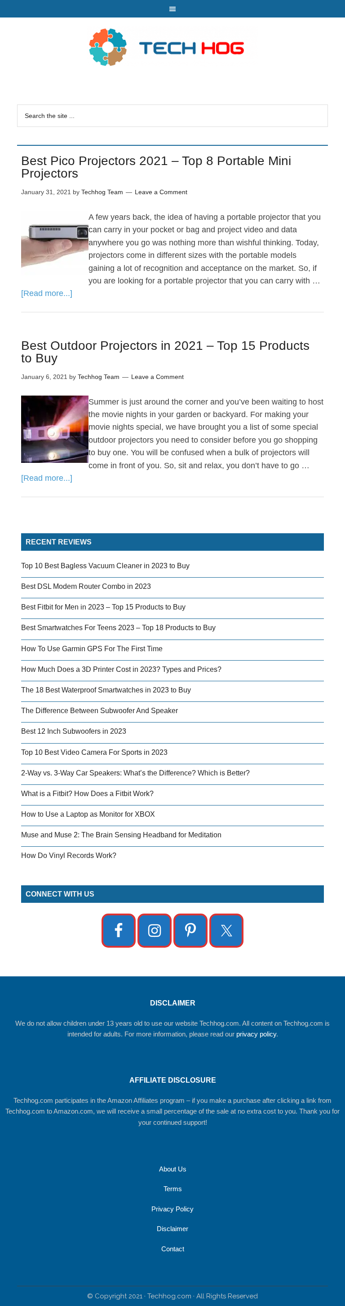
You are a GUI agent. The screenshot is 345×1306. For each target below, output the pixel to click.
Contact (172, 1249)
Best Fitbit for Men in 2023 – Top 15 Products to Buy (103, 607)
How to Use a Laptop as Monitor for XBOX (88, 814)
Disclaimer (172, 1228)
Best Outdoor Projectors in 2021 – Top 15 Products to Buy (165, 352)
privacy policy (256, 1034)
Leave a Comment (161, 192)
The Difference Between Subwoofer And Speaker (99, 710)
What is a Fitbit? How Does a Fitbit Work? (87, 793)
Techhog (172, 46)
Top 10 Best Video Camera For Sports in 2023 (94, 752)
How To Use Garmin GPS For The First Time (92, 649)
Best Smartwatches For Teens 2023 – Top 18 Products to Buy (118, 627)
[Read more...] (46, 293)
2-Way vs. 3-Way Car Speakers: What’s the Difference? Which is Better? (135, 773)
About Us (172, 1169)
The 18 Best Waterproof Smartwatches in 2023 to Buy (106, 690)
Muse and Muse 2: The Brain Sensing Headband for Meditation (121, 835)
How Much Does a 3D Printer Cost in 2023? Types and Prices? (121, 669)
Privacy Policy (172, 1209)
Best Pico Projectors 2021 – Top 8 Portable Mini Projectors (156, 167)
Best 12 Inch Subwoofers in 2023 (73, 731)
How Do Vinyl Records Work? (68, 855)
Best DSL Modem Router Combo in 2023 (86, 586)
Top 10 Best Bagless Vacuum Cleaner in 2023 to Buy (105, 566)
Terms (173, 1189)
